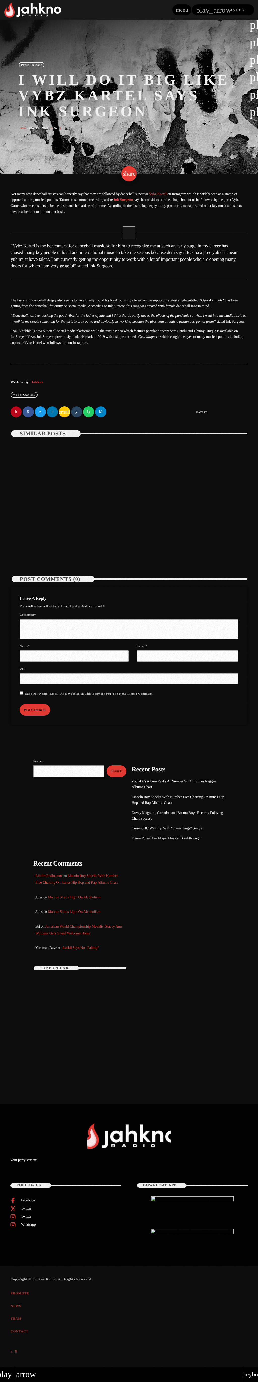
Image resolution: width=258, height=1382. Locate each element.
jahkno (37, 382)
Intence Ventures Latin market (75, 1048)
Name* (25, 646)
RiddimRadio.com (48, 876)
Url (22, 668)
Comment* (28, 614)
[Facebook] (16, 1351)
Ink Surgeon (123, 200)
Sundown (145, 917)
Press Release (31, 64)
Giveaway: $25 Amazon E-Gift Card (78, 1069)
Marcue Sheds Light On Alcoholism (74, 897)
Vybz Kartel (157, 194)
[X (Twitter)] (12, 1351)
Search (38, 761)
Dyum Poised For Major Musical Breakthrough (166, 838)
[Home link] (32, 10)
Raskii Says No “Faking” (80, 948)
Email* (142, 646)
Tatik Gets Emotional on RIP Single (78, 1027)
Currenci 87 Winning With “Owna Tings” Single (167, 828)
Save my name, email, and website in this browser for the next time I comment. (89, 693)
